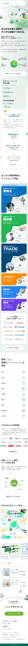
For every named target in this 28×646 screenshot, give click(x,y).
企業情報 (4, 641)
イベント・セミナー (7, 628)
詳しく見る (13, 164)
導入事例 (5, 626)
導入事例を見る (13, 451)
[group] (10, 551)
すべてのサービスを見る (13, 347)
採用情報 (9, 641)
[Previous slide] (3, 549)
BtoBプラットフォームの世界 (13, 73)
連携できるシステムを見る (13, 496)
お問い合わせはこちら (13, 613)
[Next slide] (24, 549)
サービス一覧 (6, 623)
